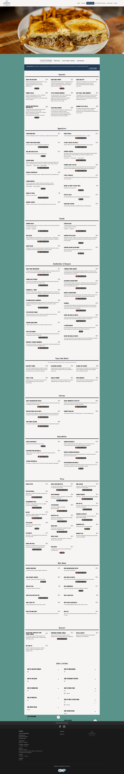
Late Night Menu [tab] (68, 60)
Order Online (90, 3)
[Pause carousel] (123, 53)
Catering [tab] (80, 60)
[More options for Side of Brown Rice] (58, 688)
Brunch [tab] (57, 60)
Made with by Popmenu (34, 723)
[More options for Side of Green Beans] (95, 669)
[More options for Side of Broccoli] (58, 698)
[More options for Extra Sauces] (95, 721)
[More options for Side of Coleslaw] (58, 679)
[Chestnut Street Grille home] (7, 3)
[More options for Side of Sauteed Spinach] (58, 669)
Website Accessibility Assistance (62, 766)
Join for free (93, 68)
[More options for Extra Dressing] (58, 717)
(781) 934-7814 (22, 738)
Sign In (115, 3)
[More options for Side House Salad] (58, 707)
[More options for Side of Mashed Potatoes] (95, 679)
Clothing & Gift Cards (100, 3)
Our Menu (83, 3)
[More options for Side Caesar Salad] (95, 711)
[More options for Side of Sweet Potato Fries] (95, 700)
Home (78, 3)
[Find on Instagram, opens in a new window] (64, 727)
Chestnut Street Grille (92, 733)
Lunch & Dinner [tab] (46, 60)
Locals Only (110, 3)
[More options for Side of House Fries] (95, 688)
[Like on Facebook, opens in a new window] (60, 727)
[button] (37, 83)
